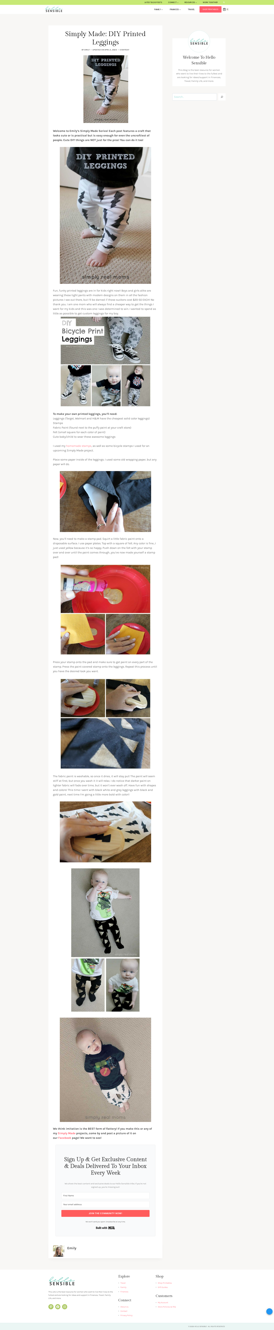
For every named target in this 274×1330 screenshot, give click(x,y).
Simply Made (66, 1133)
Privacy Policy (126, 1315)
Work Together (210, 2)
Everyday (124, 50)
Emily (87, 50)
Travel (191, 9)
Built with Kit (105, 1227)
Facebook (64, 1137)
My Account (163, 1302)
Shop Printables (210, 9)
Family (123, 1287)
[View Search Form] (224, 2)
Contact (123, 1311)
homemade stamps (78, 446)
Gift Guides (163, 1287)
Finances (124, 1291)
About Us (124, 1307)
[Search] (222, 96)
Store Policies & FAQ (167, 1307)
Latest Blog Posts (153, 2)
